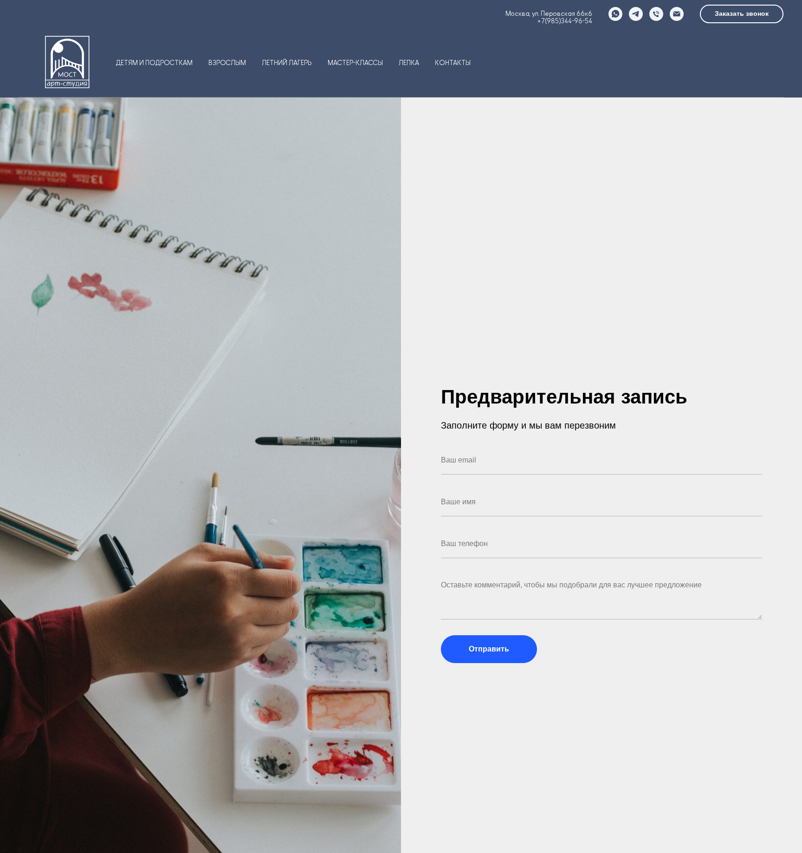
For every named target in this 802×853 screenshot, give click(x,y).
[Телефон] (656, 14)
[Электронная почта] (677, 14)
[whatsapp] (615, 14)
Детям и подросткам (154, 62)
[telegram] (636, 14)
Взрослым (227, 62)
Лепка (409, 62)
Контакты (453, 62)
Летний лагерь (287, 62)
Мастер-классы (355, 62)
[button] (741, 14)
